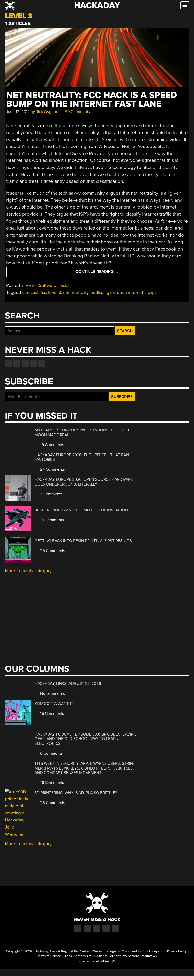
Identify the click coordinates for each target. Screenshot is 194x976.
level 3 (54, 292)
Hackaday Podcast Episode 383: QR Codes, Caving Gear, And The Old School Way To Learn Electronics (86, 739)
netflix (96, 292)
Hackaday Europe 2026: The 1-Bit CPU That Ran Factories (82, 457)
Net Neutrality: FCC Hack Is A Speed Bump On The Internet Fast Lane (91, 99)
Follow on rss (33, 363)
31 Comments (51, 520)
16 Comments (51, 713)
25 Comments (52, 550)
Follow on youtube (25, 363)
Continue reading (107, 273)
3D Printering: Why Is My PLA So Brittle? (76, 792)
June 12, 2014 (18, 111)
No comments (52, 693)
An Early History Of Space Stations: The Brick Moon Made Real (82, 432)
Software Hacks (54, 285)
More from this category (28, 570)
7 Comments (50, 494)
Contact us (41, 363)
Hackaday (97, 5)
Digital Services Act (77, 956)
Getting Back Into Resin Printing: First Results (83, 540)
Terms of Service (49, 956)
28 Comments (52, 802)
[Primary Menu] (184, 5)
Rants (31, 285)
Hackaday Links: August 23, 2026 (68, 683)
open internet (130, 292)
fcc (43, 292)
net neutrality (75, 292)
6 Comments (51, 753)
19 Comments (51, 444)
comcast (30, 292)
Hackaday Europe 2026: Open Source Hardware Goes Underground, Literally (84, 482)
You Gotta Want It (54, 703)
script (151, 292)
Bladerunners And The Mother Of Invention (81, 510)
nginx (109, 292)
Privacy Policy (177, 951)
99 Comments (77, 111)
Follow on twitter (16, 363)
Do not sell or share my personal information (125, 956)
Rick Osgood (47, 111)
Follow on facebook (8, 363)
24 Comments (52, 469)
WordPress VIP (106, 961)
